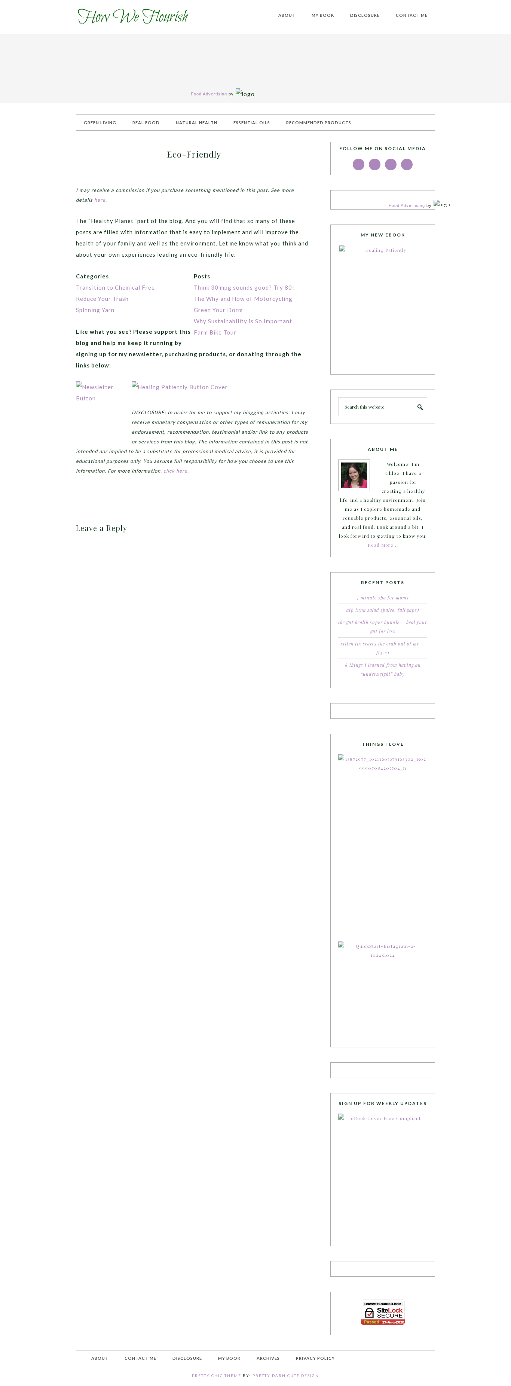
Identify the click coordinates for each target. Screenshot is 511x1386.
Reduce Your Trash (102, 298)
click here (175, 471)
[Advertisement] (163, 179)
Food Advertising (209, 94)
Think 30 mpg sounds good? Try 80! (244, 287)
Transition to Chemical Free (115, 287)
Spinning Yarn (95, 309)
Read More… (383, 545)
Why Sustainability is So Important (243, 321)
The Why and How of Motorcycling (243, 298)
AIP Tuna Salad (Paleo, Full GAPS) (382, 610)
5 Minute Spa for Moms (383, 598)
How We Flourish (132, 16)
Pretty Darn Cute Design (286, 1375)
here (99, 200)
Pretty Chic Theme (216, 1375)
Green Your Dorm (218, 309)
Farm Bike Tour (215, 332)
